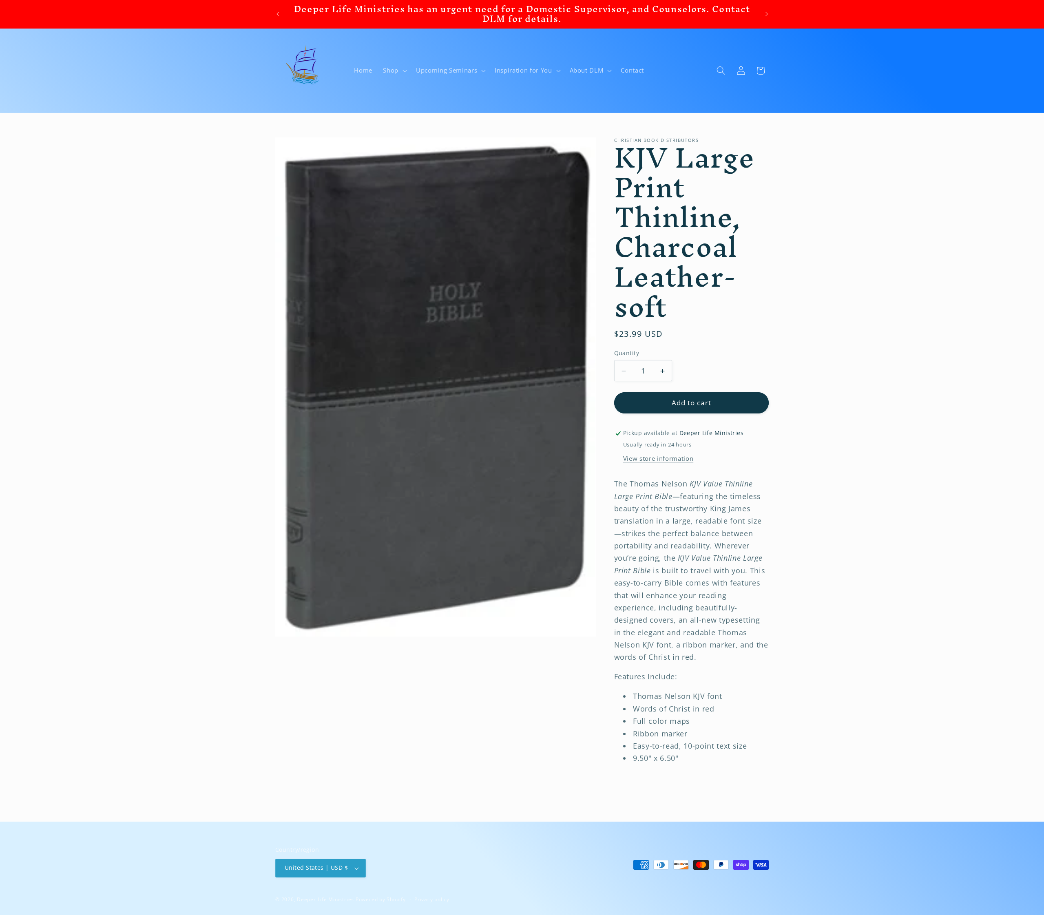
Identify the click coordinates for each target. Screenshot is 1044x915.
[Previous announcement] (278, 14)
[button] (394, 70)
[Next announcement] (767, 14)
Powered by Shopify (381, 899)
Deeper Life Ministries (325, 899)
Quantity (626, 353)
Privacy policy (431, 899)
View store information (658, 458)
